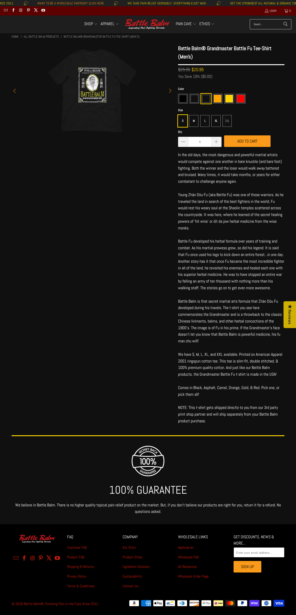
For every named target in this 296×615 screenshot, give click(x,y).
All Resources (187, 566)
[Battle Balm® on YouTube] (43, 11)
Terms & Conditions (81, 586)
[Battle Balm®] (147, 24)
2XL (227, 121)
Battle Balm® (33, 603)
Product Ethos (132, 557)
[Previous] (15, 90)
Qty (180, 132)
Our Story (129, 547)
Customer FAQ (77, 547)
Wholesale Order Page (193, 576)
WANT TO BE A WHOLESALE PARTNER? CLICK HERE (59, 3)
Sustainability (132, 576)
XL (216, 121)
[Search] (285, 24)
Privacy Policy (76, 576)
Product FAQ (75, 557)
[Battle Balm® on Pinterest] (28, 11)
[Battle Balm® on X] (36, 11)
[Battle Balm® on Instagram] (20, 11)
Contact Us (130, 586)
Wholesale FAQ (188, 557)
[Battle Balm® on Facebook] (13, 11)
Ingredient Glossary (136, 566)
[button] (91, 24)
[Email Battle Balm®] (5, 11)
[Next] (170, 90)
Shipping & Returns (80, 566)
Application (186, 547)
